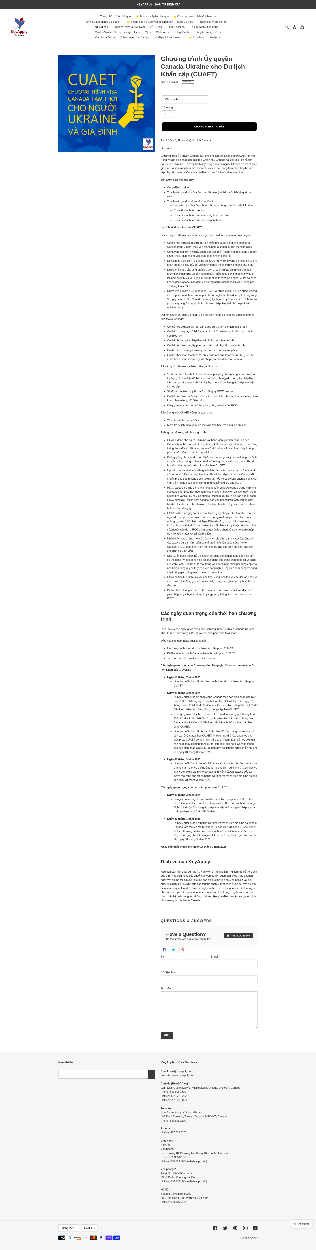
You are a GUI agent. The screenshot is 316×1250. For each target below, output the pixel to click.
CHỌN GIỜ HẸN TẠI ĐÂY (209, 126)
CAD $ (88, 1227)
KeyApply (253, 1237)
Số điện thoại (168, 972)
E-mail (215, 956)
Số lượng (167, 107)
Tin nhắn (166, 988)
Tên (163, 956)
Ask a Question (240, 935)
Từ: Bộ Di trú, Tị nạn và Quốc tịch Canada (186, 140)
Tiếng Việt (68, 1227)
